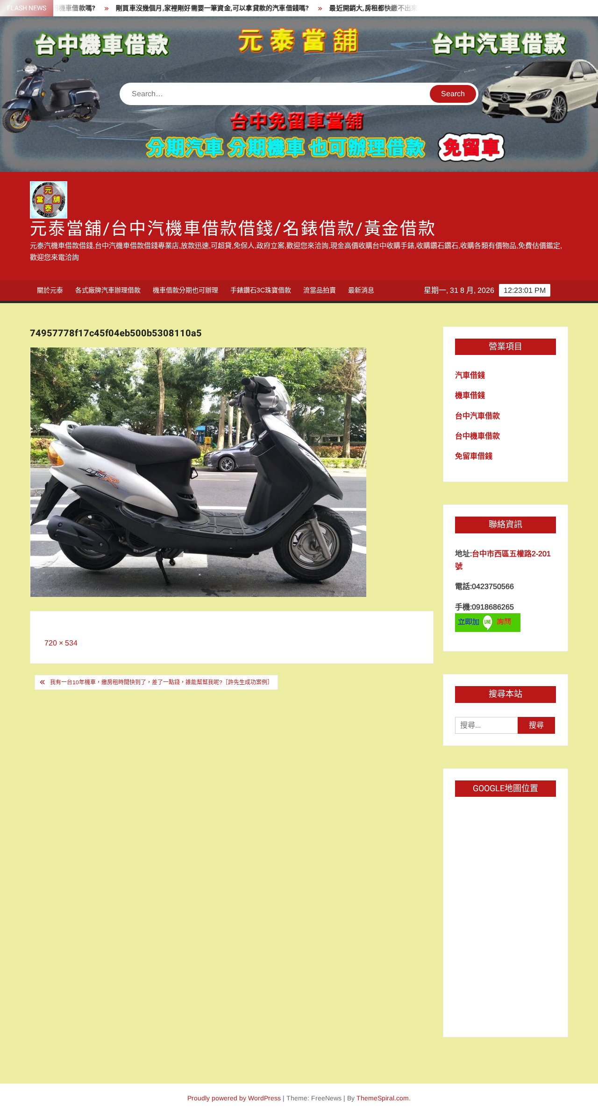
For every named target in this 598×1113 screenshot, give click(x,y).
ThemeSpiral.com (382, 1098)
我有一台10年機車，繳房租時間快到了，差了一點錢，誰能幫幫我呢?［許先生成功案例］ (161, 682)
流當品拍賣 (319, 290)
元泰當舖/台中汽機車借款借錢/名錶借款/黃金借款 (233, 229)
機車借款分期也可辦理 (185, 290)
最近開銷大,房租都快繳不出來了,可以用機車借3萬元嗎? (381, 8)
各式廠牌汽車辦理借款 (108, 290)
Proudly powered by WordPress (234, 1098)
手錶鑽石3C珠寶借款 (260, 290)
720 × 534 (61, 643)
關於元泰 (50, 290)
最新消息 (361, 290)
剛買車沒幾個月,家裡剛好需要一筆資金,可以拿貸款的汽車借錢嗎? (182, 8)
